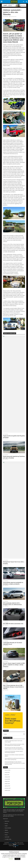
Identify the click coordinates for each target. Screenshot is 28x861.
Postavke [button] (11, 858)
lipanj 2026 (7, 774)
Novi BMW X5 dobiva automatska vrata (13, 623)
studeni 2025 (7, 790)
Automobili (5, 434)
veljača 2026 (7, 783)
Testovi (6, 834)
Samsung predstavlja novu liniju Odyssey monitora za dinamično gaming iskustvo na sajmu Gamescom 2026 (15, 763)
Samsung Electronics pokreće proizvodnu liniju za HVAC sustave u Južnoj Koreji (14, 759)
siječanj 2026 (7, 785)
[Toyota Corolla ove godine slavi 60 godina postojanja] (14, 384)
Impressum (5, 818)
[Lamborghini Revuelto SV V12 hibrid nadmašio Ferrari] (14, 633)
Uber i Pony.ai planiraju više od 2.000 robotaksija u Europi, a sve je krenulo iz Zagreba (13, 687)
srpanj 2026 (7, 772)
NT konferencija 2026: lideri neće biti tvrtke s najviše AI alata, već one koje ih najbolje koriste (14, 748)
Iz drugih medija (8, 839)
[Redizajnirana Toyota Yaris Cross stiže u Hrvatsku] (14, 510)
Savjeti (6, 825)
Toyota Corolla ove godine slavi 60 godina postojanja (14, 436)
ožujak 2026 (7, 781)
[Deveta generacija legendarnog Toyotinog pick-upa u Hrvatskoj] (14, 447)
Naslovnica (7, 821)
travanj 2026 (7, 779)
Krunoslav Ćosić (13, 16)
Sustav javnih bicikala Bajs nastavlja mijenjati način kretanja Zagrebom (14, 752)
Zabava (6, 830)
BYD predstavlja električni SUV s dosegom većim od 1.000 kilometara (12, 603)
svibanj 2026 (7, 776)
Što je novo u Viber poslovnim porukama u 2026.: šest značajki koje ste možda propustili (14, 745)
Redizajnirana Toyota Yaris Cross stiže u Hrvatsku (13, 562)
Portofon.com (11, 842)
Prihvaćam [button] (17, 858)
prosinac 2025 (7, 788)
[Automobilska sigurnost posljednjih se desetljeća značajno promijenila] (14, 573)
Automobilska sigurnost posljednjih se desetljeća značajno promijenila (13, 583)
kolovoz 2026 (7, 770)
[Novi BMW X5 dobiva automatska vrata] (14, 614)
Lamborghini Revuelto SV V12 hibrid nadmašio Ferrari (12, 643)
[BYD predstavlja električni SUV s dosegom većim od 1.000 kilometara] (14, 593)
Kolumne (6, 832)
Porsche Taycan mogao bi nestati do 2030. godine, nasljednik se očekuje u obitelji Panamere (14, 665)
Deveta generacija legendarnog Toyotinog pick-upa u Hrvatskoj (14, 457)
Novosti (6, 823)
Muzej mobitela (8, 828)
